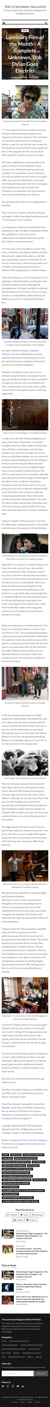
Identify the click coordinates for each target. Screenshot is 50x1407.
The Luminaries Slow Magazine (16, 1180)
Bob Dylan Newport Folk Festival (18, 1198)
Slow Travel (6, 1353)
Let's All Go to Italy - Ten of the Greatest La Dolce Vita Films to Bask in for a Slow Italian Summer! (32, 1251)
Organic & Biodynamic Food (31, 1345)
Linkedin (20, 1220)
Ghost (30, 1400)
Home (4, 1341)
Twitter (26, 1215)
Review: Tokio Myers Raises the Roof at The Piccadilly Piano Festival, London (31, 1286)
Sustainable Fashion (10, 1345)
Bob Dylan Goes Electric (25, 1158)
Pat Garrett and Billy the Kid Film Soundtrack (23, 1191)
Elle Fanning (38, 1162)
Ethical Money (34, 1349)
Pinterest (32, 1220)
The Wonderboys (10, 1187)
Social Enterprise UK (16, 1357)
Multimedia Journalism (31, 1353)
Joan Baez (7, 1158)
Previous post (22, 1231)
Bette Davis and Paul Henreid (16, 1183)
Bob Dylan (15, 1155)
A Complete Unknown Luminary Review (20, 1201)
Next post (20, 1246)
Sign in (30, 1357)
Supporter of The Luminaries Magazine (29, 1140)
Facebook (13, 1215)
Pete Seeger (33, 1166)
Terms (22, 1402)
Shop (4, 1357)
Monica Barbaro (10, 1194)
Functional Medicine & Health (14, 1349)
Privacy (15, 1402)
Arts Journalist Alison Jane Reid (17, 1176)
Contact (37, 1402)
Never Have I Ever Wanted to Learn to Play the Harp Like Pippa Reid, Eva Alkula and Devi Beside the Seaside (32, 1299)
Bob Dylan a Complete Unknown (17, 1169)
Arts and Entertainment (19, 1341)
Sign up (39, 1357)
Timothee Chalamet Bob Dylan (16, 1162)
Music (25, 31)
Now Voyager (39, 1180)
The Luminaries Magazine (24, 1397)
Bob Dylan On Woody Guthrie (16, 1173)
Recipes (16, 1353)
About (29, 1402)
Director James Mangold (14, 1166)
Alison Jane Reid (19, 77)
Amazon (39, 1093)
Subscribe (41, 1373)
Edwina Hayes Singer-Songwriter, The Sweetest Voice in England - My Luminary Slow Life (32, 1235)
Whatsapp (39, 1215)
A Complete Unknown (33, 1155)
